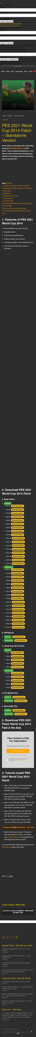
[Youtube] (16, 937)
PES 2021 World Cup (18, 148)
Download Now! (17, 506)
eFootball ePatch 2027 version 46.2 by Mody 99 (16, 981)
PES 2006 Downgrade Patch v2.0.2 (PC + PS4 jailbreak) (15, 949)
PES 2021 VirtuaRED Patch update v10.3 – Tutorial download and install (17, 1002)
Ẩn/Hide (9, 183)
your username (5, 13)
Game (4, 115)
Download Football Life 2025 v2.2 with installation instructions (16, 963)
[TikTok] (12, 937)
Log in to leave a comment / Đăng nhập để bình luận (18, 912)
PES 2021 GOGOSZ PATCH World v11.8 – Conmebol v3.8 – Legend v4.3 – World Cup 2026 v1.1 (17, 995)
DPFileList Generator (14, 837)
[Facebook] (8, 937)
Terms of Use (19, 760)
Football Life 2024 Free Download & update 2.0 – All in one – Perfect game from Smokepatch (18, 970)
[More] (16, 884)
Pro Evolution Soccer (19, 115)
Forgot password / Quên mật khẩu (11, 24)
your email (3, 35)
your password (4, 19)
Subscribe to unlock (18, 751)
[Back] (0, 3)
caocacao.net (6, 847)
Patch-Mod (9, 115)
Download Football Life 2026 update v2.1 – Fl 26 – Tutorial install (16, 956)
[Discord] (3, 937)
